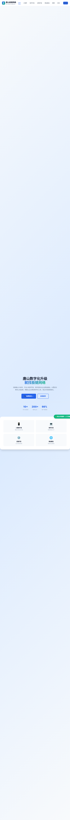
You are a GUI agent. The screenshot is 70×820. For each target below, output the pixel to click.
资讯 (58, 3)
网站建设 (47, 3)
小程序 (25, 3)
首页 (19, 3)
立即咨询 (65, 3)
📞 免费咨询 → (28, 396)
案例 (53, 3)
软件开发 (32, 3)
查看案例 (43, 396)
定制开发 (39, 3)
